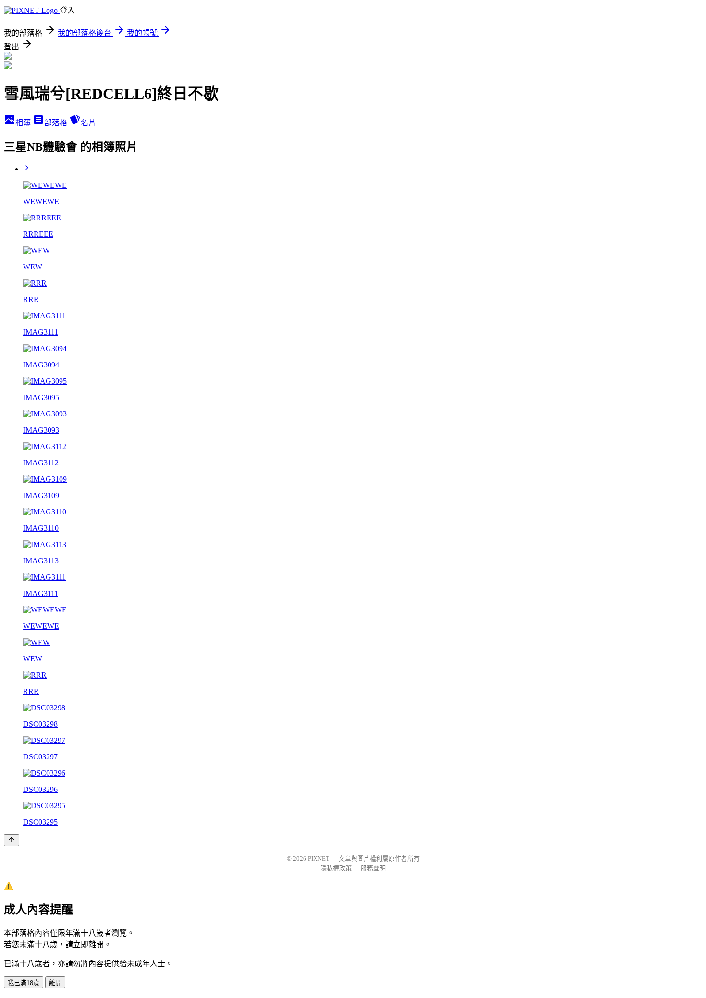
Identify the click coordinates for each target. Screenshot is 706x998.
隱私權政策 (336, 868)
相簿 (24, 123)
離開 (55, 982)
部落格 (56, 123)
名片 (88, 123)
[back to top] (11, 840)
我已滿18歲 (23, 982)
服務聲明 (373, 868)
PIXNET (318, 858)
